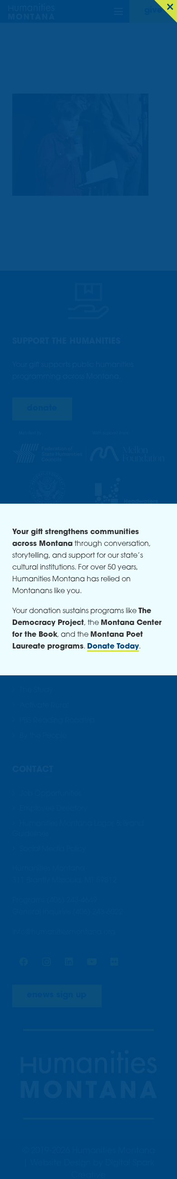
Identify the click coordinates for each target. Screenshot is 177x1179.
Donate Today (113, 646)
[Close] (165, 11)
